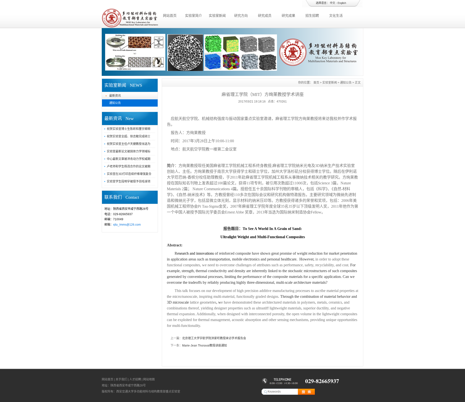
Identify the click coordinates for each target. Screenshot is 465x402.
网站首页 (170, 15)
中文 (332, 2)
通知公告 (115, 103)
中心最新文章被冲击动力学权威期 (128, 159)
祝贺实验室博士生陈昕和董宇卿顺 (128, 129)
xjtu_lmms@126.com (127, 224)
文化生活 (336, 15)
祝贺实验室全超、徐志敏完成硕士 (128, 136)
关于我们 (121, 379)
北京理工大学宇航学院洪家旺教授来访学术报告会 (214, 338)
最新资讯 (115, 95)
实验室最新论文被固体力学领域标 (128, 151)
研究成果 (288, 15)
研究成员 (264, 15)
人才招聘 (135, 379)
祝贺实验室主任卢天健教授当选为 (128, 144)
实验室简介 (193, 15)
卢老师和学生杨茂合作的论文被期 (128, 166)
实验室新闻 (217, 15)
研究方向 (241, 15)
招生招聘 (312, 15)
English (342, 2)
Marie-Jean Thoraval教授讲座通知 (204, 345)
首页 (316, 82)
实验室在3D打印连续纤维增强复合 (129, 174)
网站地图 (149, 379)
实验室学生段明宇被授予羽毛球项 (128, 181)
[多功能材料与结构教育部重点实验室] (130, 27)
